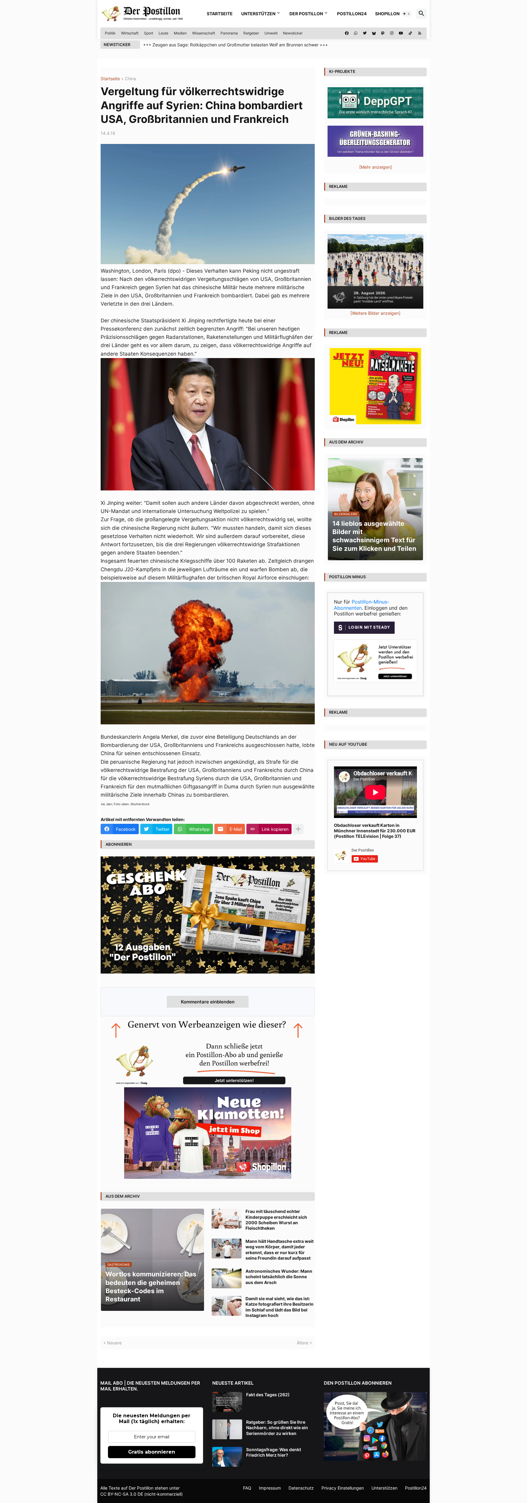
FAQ (247, 1487)
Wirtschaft (129, 33)
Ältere (302, 1342)
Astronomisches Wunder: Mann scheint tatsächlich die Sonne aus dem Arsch (279, 1276)
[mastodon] (383, 33)
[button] (406, 14)
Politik (110, 33)
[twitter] (365, 33)
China (130, 79)
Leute (163, 33)
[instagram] (391, 33)
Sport (148, 33)
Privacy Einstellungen (342, 1487)
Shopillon (387, 13)
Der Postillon (306, 13)
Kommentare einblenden (208, 1002)
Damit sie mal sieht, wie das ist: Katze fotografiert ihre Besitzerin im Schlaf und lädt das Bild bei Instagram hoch (280, 1307)
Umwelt (271, 33)
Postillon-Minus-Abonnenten (361, 605)
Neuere (114, 1342)
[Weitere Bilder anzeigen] (375, 313)
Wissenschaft (203, 33)
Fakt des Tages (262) (268, 1394)
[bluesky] (374, 33)
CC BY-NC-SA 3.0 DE (121, 1494)
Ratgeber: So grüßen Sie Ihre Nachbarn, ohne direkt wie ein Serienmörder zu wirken (277, 1427)
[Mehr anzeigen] (298, 829)
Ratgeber (251, 33)
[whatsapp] (355, 33)
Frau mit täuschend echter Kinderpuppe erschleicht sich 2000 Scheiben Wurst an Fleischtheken (276, 1220)
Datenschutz (301, 1487)
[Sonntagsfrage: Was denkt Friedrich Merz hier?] (227, 1457)
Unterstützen (258, 13)
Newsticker (293, 33)
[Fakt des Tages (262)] (227, 1402)
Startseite (220, 13)
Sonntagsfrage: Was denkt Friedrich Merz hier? (273, 1452)
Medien (180, 33)
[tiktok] (410, 33)
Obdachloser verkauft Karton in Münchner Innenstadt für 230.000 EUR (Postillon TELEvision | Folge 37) (374, 831)
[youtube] (401, 33)
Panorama (229, 33)
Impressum (270, 1487)
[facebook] (347, 33)
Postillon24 (352, 13)
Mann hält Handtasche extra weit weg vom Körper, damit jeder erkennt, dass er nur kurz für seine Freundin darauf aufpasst (280, 1250)
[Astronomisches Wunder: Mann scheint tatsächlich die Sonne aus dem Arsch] (227, 1278)
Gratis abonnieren (151, 1452)
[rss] (420, 33)
